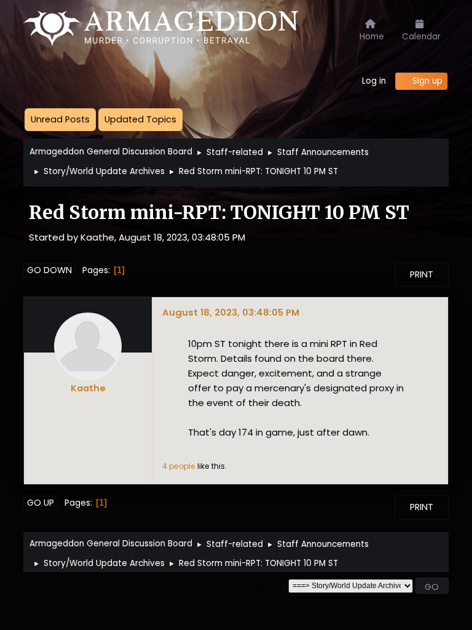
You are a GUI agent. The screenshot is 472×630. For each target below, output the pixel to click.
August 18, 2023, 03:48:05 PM (230, 312)
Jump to (267, 586)
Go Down (49, 270)
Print (421, 274)
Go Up (40, 502)
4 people (178, 466)
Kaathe (88, 388)
